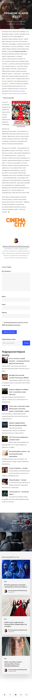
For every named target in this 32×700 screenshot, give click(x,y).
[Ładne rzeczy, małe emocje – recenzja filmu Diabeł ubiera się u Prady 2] (16, 616)
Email (4, 304)
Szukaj (26, 343)
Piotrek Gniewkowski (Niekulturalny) (16, 21)
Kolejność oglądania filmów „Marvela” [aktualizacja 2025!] (17, 424)
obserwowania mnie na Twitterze (17, 93)
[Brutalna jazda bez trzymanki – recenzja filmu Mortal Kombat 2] (16, 577)
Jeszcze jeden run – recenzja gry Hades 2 (19, 493)
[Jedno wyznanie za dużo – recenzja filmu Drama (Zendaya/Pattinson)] (16, 655)
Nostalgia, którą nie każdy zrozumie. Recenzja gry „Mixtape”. (19, 377)
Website (4, 312)
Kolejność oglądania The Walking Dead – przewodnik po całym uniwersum (18, 392)
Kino (16, 8)
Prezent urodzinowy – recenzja (18, 468)
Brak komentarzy (21, 24)
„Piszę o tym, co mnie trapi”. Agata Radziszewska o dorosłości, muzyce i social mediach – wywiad (19, 409)
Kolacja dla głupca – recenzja (17, 480)
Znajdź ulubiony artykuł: (9, 339)
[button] (29, 2)
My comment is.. (6, 271)
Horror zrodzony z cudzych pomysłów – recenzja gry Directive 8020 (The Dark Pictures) (19, 361)
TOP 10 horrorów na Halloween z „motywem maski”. (18, 438)
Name (4, 296)
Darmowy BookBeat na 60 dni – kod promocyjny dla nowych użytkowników (19, 454)
